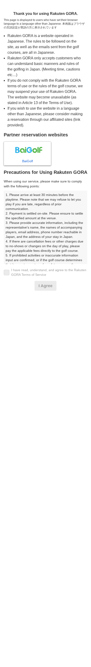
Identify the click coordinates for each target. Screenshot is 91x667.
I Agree (45, 285)
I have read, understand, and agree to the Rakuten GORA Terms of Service (48, 272)
